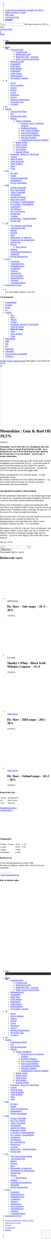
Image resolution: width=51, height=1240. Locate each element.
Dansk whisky (22, 1075)
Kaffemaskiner (16, 1006)
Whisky (13, 319)
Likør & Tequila (17, 327)
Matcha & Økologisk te (20, 1030)
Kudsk (13, 1106)
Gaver (7, 1189)
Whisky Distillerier (23, 1052)
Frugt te (13, 1028)
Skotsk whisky (22, 1073)
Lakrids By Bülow (18, 1128)
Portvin (13, 1175)
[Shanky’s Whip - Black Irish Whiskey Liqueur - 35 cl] (24, 655)
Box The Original (17, 1121)
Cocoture (14, 1147)
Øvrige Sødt (15, 1151)
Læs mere (11, 657)
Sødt (7, 341)
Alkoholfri (9, 351)
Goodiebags (15, 1199)
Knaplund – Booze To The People (24, 1085)
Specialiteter (10, 339)
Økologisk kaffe (17, 992)
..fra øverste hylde (17, 1159)
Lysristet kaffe (21, 983)
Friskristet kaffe (16, 980)
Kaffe (7, 307)
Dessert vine (15, 1173)
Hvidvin (13, 1163)
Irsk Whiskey (21, 1080)
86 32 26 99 (6, 872)
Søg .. (7, 40)
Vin (6, 344)
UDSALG (9, 356)
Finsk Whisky (21, 1078)
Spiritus (8, 312)
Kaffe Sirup (15, 997)
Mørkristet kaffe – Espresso (27, 987)
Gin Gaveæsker (16, 1206)
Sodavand (9, 349)
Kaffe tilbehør (16, 999)
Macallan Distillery (29, 1068)
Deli (7, 1101)
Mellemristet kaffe (23, 985)
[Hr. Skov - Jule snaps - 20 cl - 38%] (24, 598)
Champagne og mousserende (22, 1170)
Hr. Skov (14, 1104)
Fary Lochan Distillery (30, 1061)
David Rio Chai (17, 1033)
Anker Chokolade (17, 1123)
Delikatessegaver (17, 1197)
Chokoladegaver (17, 1194)
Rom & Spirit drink (18, 1047)
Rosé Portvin (21, 1178)
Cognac (13, 322)
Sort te (13, 1013)
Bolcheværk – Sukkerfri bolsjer (23, 1149)
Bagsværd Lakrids (18, 1130)
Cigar (12, 336)
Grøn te (13, 1018)
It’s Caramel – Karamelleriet (22, 1135)
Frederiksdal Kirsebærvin (20, 1182)
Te (6, 310)
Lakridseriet (15, 1137)
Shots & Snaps (16, 329)
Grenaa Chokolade (18, 1118)
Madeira (13, 1180)
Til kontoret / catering (19, 1009)
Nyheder (8, 305)
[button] (2, 34)
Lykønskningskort (17, 1213)
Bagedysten (15, 1144)
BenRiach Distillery (29, 1059)
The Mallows (15, 1140)
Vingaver (14, 1201)
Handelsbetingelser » (8, 808)
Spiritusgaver (15, 1204)
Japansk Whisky (22, 1082)
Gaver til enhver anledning (16, 354)
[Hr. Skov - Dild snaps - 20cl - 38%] (24, 711)
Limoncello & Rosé (18, 1042)
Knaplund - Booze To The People (24, 324)
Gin (12, 315)
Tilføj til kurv (5, 550)
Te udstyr (14, 1035)
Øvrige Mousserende (19, 1187)
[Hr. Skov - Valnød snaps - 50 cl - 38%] (24, 768)
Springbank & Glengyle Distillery (35, 1071)
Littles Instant (16, 1004)
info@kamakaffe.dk (10, 875)
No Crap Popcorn (17, 1142)
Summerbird (15, 1125)
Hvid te (13, 1021)
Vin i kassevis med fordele (21, 1156)
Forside (3, 361)
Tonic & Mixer (16, 334)
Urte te (13, 1023)
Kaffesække (15, 1002)
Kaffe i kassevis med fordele (27, 990)
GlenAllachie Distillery (30, 1066)
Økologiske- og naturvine (21, 1168)
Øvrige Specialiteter (18, 1113)
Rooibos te (14, 1025)
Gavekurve (15, 1192)
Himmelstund (16, 1111)
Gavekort (14, 1211)
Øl (6, 346)
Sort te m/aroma (17, 1016)
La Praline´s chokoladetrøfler (22, 1132)
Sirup (12, 331)
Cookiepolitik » (6, 810)
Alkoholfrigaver (17, 1208)
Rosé (12, 1166)
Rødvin (13, 1161)
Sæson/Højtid (10, 302)
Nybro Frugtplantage (19, 1109)
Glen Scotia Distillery (30, 1063)
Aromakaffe (15, 994)
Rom (12, 317)
